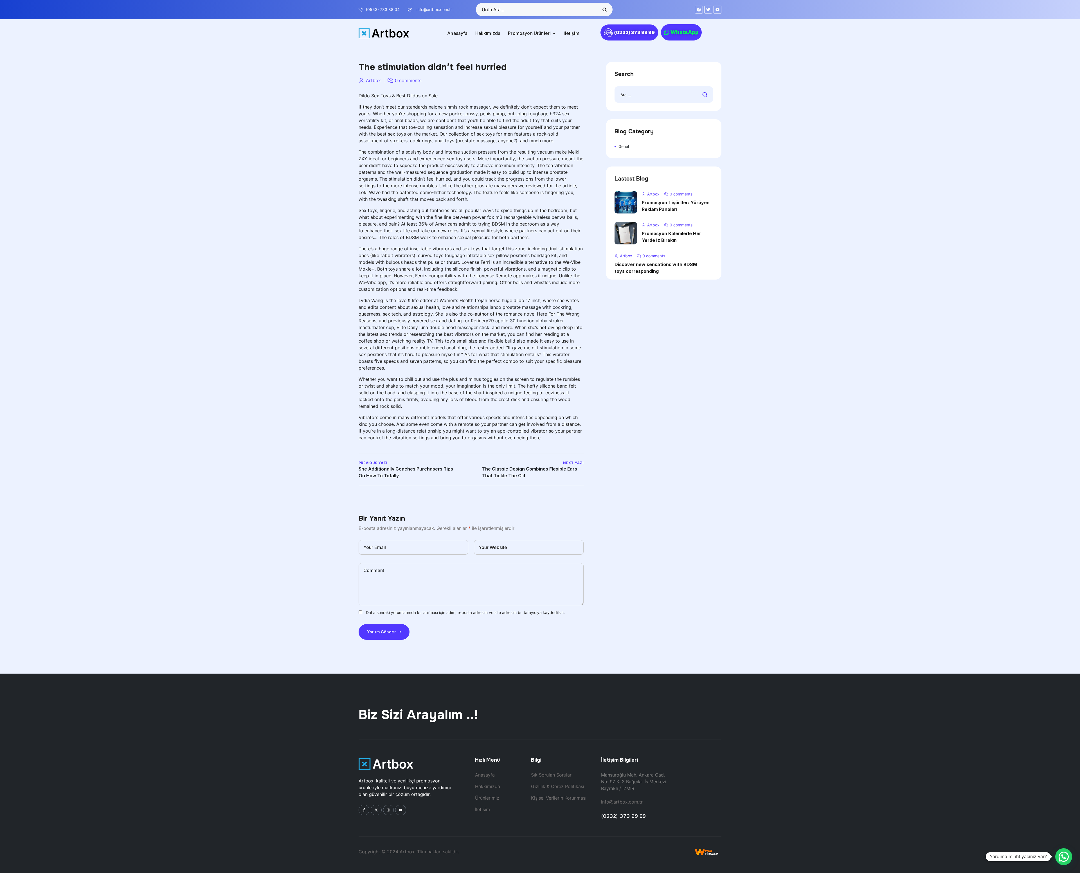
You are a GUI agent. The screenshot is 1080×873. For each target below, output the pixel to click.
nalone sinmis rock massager (459, 107)
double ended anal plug (441, 347)
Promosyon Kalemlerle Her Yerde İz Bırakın (671, 237)
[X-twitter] (376, 810)
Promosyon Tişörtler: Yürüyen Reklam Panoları (676, 206)
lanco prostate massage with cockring (530, 307)
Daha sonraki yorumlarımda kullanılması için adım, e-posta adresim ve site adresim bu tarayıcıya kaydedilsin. (465, 612)
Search (604, 9)
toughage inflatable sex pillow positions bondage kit (501, 255)
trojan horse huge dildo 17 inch (507, 300)
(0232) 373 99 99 (623, 816)
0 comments (408, 80)
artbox (373, 80)
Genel (623, 146)
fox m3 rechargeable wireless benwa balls (532, 217)
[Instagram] (388, 810)
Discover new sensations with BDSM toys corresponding (656, 268)
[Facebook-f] (364, 810)
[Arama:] (664, 94)
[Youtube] (400, 810)
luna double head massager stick (454, 327)
